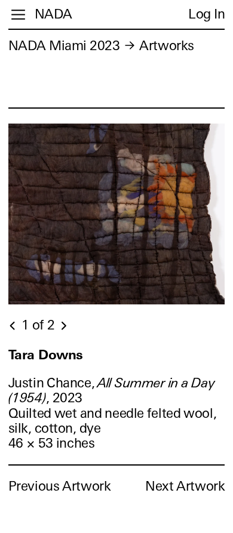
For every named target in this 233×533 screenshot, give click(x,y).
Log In (206, 14)
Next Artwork (185, 486)
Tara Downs (45, 355)
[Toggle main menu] (18, 14)
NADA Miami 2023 (64, 46)
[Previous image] (13, 326)
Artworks (166, 46)
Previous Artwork (59, 486)
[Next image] (63, 326)
